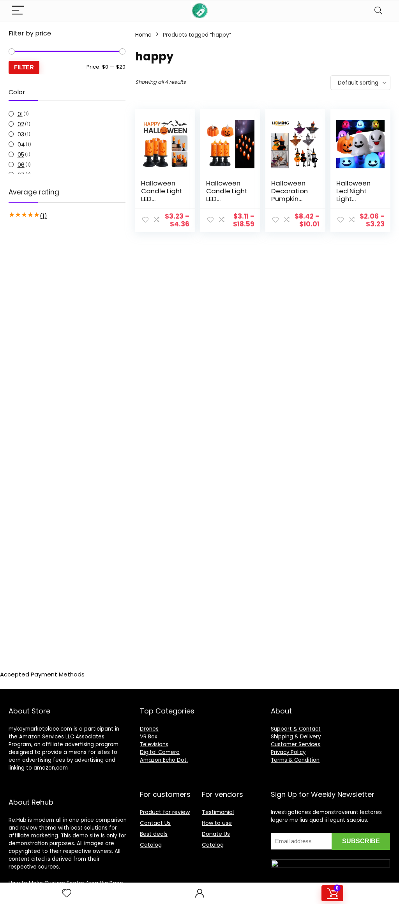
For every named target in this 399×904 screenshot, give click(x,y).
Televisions (154, 744)
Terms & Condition (295, 760)
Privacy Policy (288, 752)
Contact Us (155, 823)
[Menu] (18, 10)
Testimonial (218, 812)
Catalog (151, 845)
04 (21, 144)
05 (21, 155)
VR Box (148, 736)
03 (21, 134)
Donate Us (216, 834)
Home (143, 35)
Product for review (165, 812)
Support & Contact (296, 729)
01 (20, 114)
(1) (43, 216)
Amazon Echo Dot (163, 760)
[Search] (378, 10)
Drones (149, 729)
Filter (24, 67)
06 (21, 165)
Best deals (154, 834)
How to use (217, 823)
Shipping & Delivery (296, 736)
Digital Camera (160, 752)
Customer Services (295, 744)
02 (21, 124)
